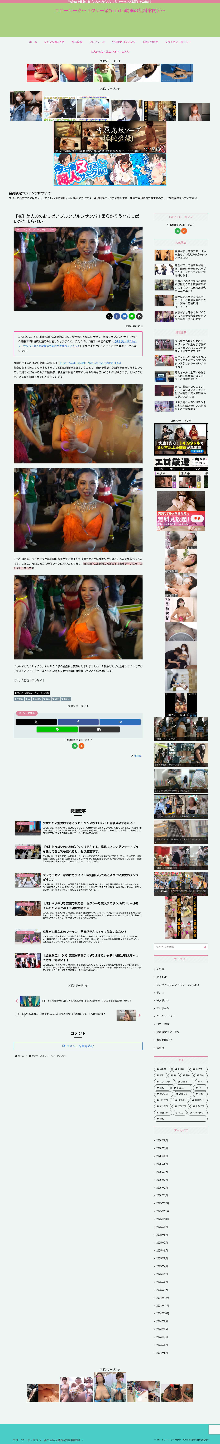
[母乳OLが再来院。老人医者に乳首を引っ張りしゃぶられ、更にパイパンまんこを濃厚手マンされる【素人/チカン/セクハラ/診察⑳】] (181, 546)
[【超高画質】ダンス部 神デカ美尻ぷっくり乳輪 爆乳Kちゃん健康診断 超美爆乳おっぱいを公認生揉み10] (76, 1399)
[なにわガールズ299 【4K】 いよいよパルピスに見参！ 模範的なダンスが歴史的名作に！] (43, 79)
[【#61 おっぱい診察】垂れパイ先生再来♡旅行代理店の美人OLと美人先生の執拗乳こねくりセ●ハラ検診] (110, 1399)
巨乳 (48, 699)
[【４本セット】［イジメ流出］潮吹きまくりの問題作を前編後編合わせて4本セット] (181, 936)
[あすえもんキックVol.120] (177, 79)
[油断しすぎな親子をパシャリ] (43, 1399)
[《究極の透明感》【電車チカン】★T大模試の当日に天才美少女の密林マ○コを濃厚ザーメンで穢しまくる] (127, 118)
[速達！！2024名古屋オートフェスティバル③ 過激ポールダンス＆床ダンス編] (76, 79)
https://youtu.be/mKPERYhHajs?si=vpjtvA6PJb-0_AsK (90, 363)
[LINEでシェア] (132, 316)
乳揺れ (38, 699)
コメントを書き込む (80, 1046)
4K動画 (20, 699)
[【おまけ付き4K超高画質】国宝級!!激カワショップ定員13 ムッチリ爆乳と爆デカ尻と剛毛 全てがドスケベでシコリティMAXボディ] (60, 118)
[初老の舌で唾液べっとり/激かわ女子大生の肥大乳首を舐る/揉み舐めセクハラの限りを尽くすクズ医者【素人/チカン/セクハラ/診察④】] (181, 571)
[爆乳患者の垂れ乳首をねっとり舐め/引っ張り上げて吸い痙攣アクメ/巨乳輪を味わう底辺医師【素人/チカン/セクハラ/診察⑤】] (181, 595)
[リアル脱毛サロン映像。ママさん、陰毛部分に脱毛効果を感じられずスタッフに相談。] (181, 690)
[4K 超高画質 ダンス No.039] (110, 79)
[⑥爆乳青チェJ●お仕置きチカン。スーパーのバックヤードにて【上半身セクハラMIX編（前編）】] (181, 714)
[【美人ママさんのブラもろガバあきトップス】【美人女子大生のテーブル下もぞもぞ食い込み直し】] (181, 639)
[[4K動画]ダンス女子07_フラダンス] (177, 1399)
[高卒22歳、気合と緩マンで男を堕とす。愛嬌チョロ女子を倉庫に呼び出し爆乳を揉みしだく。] (194, 118)
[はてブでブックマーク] (124, 316)
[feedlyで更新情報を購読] (75, 746)
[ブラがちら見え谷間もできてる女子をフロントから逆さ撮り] (143, 1399)
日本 (57, 699)
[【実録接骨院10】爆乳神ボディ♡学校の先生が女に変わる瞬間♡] (181, 666)
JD (29, 699)
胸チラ (67, 699)
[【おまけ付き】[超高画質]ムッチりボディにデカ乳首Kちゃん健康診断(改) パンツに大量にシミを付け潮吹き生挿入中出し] (93, 118)
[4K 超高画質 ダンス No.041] (143, 79)
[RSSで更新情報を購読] (81, 746)
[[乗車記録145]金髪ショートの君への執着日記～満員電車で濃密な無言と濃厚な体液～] (160, 118)
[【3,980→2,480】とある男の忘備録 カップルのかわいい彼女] (26, 118)
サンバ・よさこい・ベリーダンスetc (33, 693)
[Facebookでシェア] (117, 316)
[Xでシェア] (109, 316)
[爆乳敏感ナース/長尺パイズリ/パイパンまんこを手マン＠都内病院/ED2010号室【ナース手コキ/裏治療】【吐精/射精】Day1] (181, 619)
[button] (139, 316)
